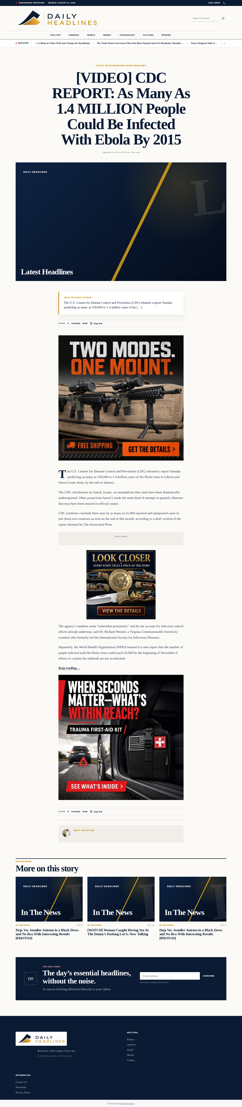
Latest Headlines (107, 65)
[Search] (223, 18)
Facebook (75, 323)
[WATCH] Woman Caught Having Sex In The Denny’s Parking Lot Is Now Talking (118, 932)
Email (85, 323)
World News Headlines (132, 65)
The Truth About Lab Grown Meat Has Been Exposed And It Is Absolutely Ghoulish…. (116, 43)
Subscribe (209, 976)
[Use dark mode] (224, 3)
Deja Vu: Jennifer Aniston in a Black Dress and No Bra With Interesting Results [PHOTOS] (47, 934)
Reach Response (126, 1103)
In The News (23, 925)
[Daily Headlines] (57, 18)
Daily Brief (214, 3)
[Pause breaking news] (223, 43)
